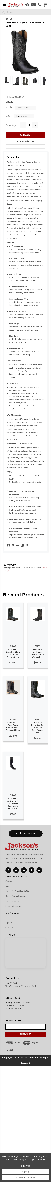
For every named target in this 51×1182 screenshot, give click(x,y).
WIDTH (9, 107)
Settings (25, 1165)
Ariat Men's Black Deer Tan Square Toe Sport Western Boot (37, 728)
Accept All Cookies (25, 1177)
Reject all (25, 1171)
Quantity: (11, 125)
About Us (9, 886)
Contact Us (9, 881)
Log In (7, 918)
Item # (15, 96)
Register (8, 571)
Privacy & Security (12, 901)
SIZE (8, 115)
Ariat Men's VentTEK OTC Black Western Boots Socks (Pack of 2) (13, 803)
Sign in (44, 568)
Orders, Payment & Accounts (17, 896)
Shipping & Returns (13, 906)
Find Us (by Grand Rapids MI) (17, 891)
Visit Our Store (25, 833)
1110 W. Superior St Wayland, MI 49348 (20, 986)
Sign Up (8, 923)
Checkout (9, 928)
